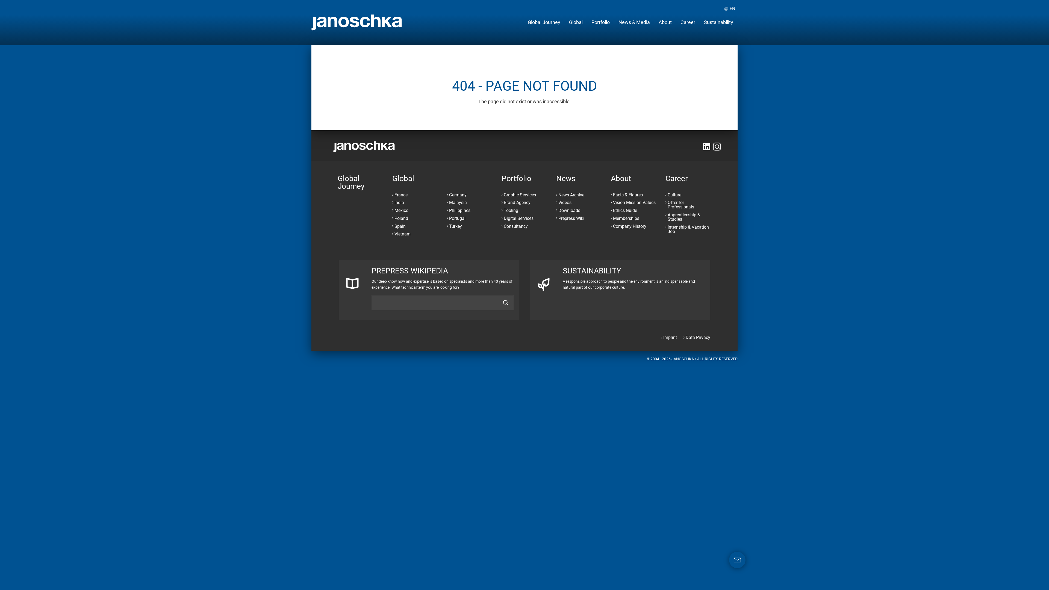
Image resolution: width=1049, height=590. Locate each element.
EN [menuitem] (732, 8)
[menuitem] (544, 22)
